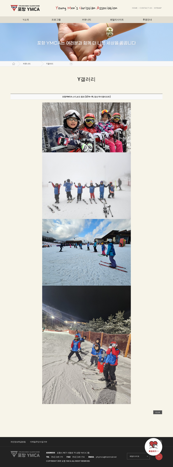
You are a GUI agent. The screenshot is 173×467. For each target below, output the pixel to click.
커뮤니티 (27, 64)
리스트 (157, 412)
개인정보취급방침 (18, 441)
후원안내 (147, 19)
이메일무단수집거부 (38, 441)
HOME (134, 8)
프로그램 (56, 19)
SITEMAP (158, 8)
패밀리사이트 (117, 19)
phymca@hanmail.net (106, 457)
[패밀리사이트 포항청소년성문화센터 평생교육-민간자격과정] (138, 456)
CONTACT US (146, 8)
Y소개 (26, 19)
